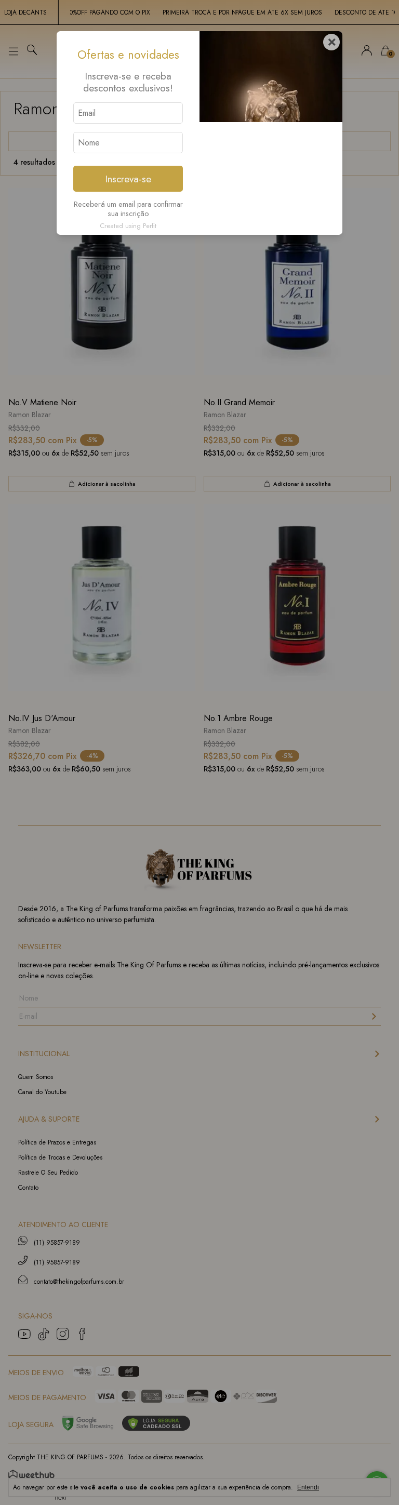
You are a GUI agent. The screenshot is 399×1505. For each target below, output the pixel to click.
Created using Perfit (128, 226)
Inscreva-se (128, 178)
